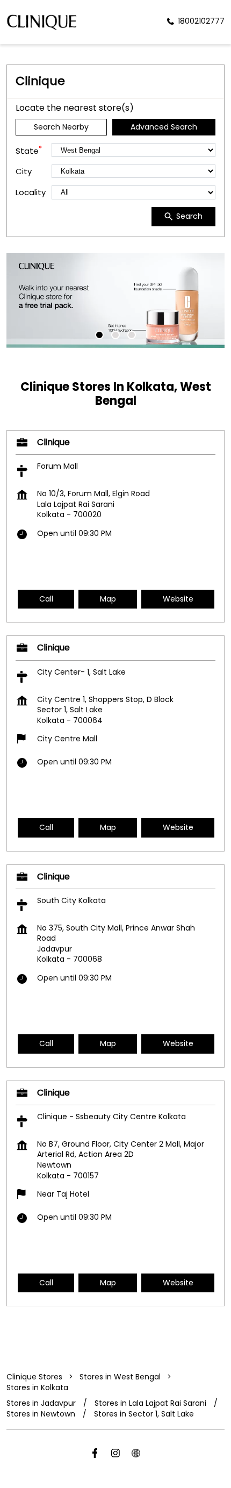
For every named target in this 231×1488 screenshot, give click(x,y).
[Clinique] (41, 22)
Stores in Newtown (40, 1413)
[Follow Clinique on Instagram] (115, 1455)
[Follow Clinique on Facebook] (95, 1455)
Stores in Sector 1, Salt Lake (144, 1413)
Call (46, 598)
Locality (31, 192)
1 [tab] (99, 335)
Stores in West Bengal (120, 1376)
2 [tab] (115, 335)
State (29, 150)
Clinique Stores (35, 1376)
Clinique (53, 442)
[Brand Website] (136, 1455)
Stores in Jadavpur (41, 1403)
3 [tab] (131, 335)
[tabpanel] (115, 300)
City (24, 171)
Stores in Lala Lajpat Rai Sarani (150, 1403)
